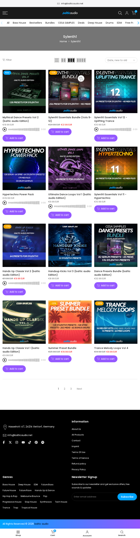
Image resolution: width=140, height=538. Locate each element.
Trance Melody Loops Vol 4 (111, 348)
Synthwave (46, 501)
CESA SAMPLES (66, 22)
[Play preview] (5, 129)
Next (79, 388)
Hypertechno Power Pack (18, 194)
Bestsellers (36, 22)
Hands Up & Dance (44, 490)
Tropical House (29, 507)
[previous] (3, 23)
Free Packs (131, 22)
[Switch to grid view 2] (63, 60)
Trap (15, 507)
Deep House (95, 22)
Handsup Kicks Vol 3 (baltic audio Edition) (69, 273)
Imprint (75, 446)
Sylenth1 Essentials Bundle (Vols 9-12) (69, 119)
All (8, 22)
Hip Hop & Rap (10, 496)
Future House (9, 490)
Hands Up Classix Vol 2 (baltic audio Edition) (21, 273)
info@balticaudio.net (72, 3)
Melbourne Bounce (30, 496)
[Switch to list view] (56, 60)
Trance (6, 507)
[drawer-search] (120, 13)
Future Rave (25, 490)
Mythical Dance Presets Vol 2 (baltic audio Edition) (21, 119)
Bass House (19, 22)
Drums (110, 22)
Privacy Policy (79, 469)
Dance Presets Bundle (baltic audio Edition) (112, 273)
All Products (78, 434)
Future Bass (47, 484)
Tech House (61, 501)
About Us (76, 429)
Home (63, 41)
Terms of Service (80, 458)
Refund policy (79, 463)
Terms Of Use (78, 452)
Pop (45, 496)
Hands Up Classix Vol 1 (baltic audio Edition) (21, 349)
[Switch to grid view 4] (81, 60)
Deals (81, 22)
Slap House (31, 501)
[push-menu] (5, 13)
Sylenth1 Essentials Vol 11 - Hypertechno (110, 196)
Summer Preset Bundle (62, 348)
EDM (119, 22)
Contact (76, 440)
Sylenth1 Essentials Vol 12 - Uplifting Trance (110, 119)
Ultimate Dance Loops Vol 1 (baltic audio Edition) (69, 196)
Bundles (50, 22)
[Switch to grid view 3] (71, 60)
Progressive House (12, 501)
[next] (136, 23)
